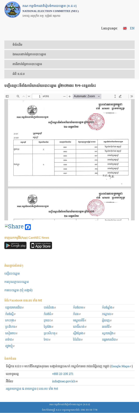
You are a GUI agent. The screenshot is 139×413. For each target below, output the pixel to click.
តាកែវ (8, 340)
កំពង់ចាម (78, 307)
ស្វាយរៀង (107, 333)
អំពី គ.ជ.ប (18, 74)
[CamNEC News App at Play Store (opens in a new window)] (15, 246)
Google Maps (120, 366)
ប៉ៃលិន (77, 340)
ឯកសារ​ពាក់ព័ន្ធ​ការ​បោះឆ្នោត (29, 54)
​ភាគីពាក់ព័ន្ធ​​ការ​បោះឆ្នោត (27, 64)
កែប (46, 340)
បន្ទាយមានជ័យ (13, 307)
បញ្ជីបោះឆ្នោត (12, 274)
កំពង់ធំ (47, 314)
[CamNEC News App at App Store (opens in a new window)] (41, 246)
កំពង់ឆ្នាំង (107, 307)
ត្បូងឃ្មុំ (8, 346)
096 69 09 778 (89, 410)
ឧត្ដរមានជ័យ (109, 340)
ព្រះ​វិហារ (10, 327)
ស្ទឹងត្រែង (78, 333)
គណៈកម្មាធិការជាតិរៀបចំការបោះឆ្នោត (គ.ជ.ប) (69, 404)
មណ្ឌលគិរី (78, 320)
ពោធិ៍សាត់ (78, 327)
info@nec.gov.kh (63, 381)
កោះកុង (9, 320)
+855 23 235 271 (62, 374)
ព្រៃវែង (47, 327)
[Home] (12, 9)
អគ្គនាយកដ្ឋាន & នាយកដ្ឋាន (21, 389)
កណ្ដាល (106, 314)
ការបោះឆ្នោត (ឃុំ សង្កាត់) (18, 290)
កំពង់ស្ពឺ (9, 314)
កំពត (76, 314)
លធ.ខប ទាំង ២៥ (48, 389)
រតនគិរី (105, 327)
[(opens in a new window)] (14, 227)
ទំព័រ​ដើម (17, 45)
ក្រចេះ (47, 320)
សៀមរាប (10, 333)
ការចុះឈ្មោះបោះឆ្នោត (16, 282)
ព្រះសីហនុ (49, 333)
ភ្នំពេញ (105, 320)
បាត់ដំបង (49, 307)
